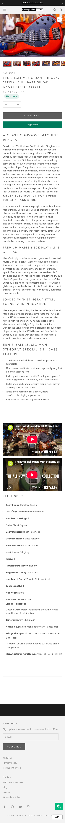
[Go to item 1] (7, 64)
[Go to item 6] (55, 64)
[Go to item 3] (26, 64)
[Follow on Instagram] (12, 806)
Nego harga (11, 96)
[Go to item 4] (36, 64)
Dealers (7, 777)
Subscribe (14, 746)
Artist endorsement (13, 782)
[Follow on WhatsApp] (28, 806)
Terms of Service (12, 767)
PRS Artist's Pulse (11, 797)
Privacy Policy (10, 762)
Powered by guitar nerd (44, 815)
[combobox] (57, 817)
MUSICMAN (9, 73)
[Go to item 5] (46, 64)
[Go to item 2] (17, 64)
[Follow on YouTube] (20, 806)
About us (7, 757)
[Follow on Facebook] (4, 806)
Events (6, 792)
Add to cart (32, 115)
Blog (5, 787)
